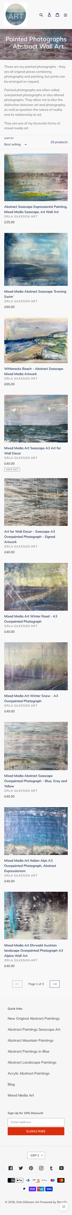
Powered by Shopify (53, 1202)
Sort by (9, 138)
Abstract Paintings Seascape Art (34, 1029)
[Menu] (65, 14)
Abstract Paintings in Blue (28, 1051)
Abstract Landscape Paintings (32, 1062)
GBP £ (34, 1155)
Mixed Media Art (21, 1095)
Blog (11, 1084)
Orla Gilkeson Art (27, 1202)
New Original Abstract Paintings (34, 1018)
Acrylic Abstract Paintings (29, 1073)
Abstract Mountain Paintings (31, 1040)
